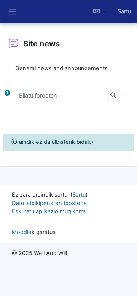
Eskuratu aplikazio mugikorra (49, 211)
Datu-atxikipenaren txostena (49, 203)
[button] (99, 11)
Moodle (22, 232)
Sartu (124, 11)
